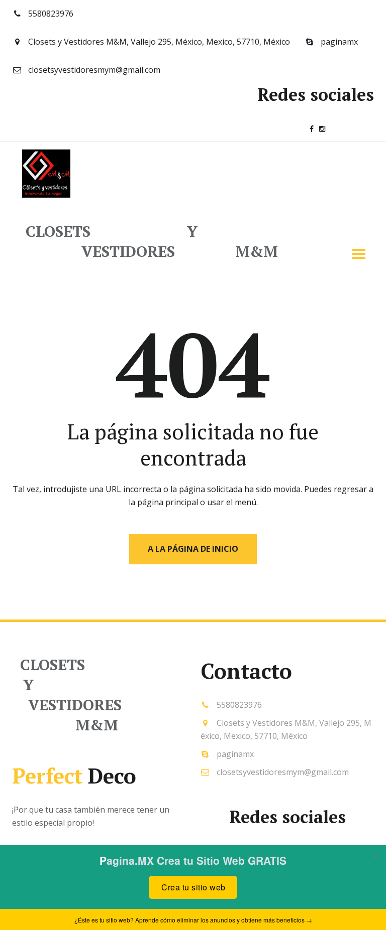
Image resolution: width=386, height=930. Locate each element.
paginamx (339, 41)
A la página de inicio (193, 548)
